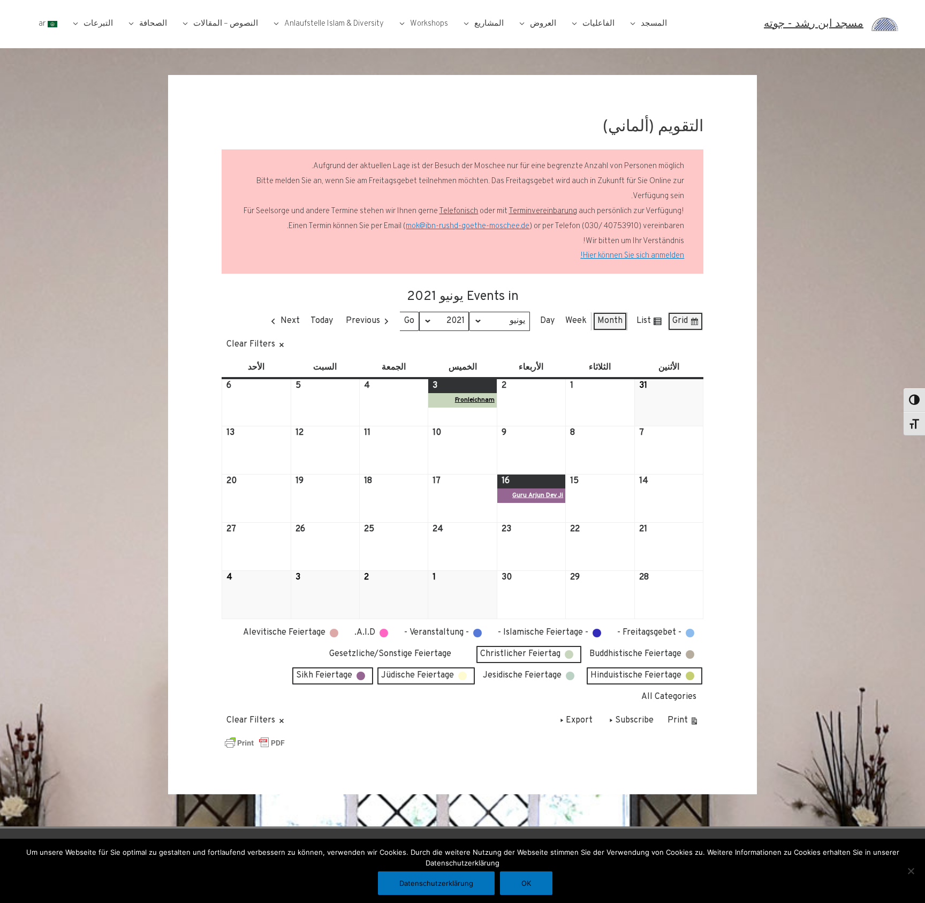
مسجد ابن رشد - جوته (813, 24)
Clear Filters (250, 344)
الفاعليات (598, 24)
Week (576, 320)
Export (579, 720)
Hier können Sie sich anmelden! (632, 256)
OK (526, 883)
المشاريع (489, 24)
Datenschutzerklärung (436, 883)
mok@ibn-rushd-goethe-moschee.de (467, 226)
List (649, 323)
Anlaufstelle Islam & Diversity (334, 24)
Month (610, 320)
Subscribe (634, 720)
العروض (543, 24)
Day (547, 320)
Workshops (429, 24)
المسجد (654, 24)
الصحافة (153, 24)
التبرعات (98, 24)
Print (683, 723)
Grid (685, 323)
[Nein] (911, 871)
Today (321, 320)
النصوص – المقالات (225, 24)
